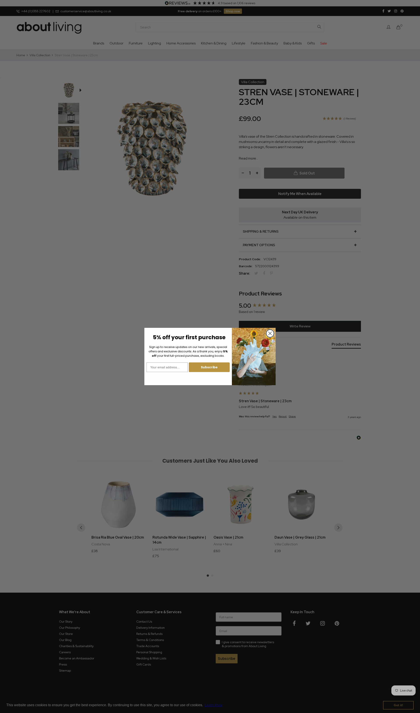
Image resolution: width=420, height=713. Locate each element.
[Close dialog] (270, 333)
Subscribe (209, 367)
